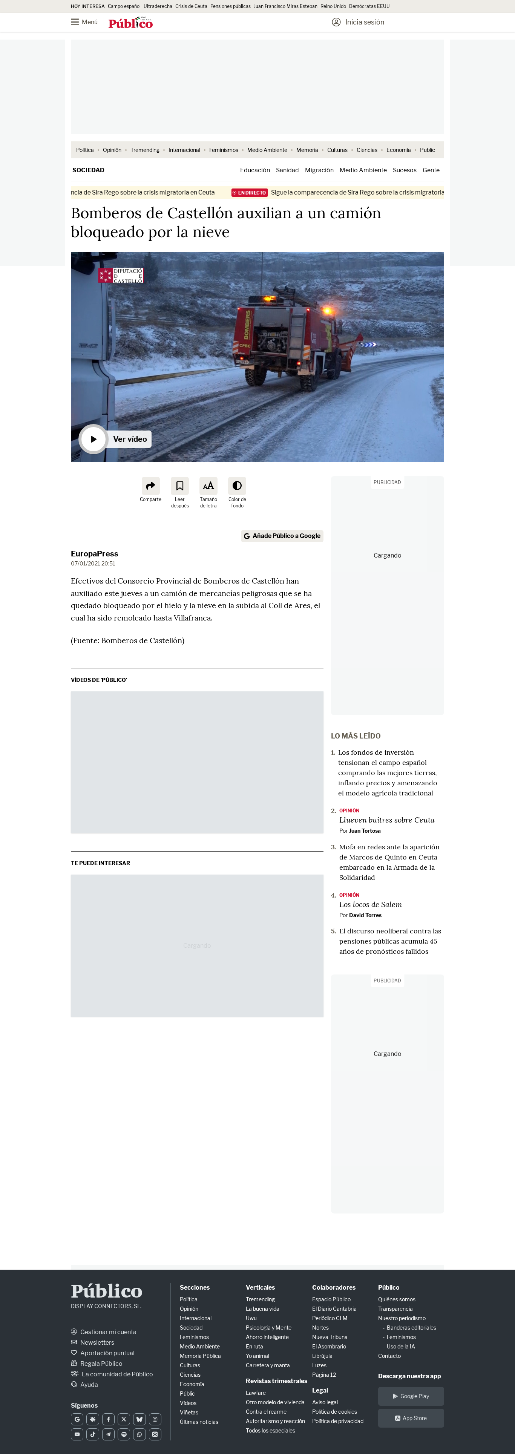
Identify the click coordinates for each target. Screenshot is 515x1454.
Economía (398, 150)
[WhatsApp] (139, 1434)
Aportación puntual (107, 1353)
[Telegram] (108, 1434)
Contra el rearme (266, 1411)
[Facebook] (108, 1419)
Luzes (319, 1365)
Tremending (144, 150)
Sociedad (88, 170)
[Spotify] (124, 1434)
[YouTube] (77, 1434)
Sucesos (405, 170)
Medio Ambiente (267, 150)
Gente (431, 170)
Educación (255, 170)
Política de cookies (334, 1411)
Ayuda (88, 1384)
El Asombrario (329, 1346)
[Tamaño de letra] (208, 486)
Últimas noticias (199, 1422)
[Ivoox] (155, 1434)
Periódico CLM (330, 1318)
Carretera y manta (268, 1365)
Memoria (307, 150)
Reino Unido (333, 6)
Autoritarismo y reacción (275, 1421)
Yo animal (257, 1356)
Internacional (184, 150)
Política (85, 150)
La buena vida (262, 1308)
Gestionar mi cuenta (107, 1332)
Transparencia (395, 1308)
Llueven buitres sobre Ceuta (387, 819)
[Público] (131, 23)
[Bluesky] (139, 1419)
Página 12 (324, 1374)
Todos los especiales (270, 1430)
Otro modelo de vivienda (275, 1402)
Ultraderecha (158, 6)
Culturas (337, 150)
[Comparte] (151, 486)
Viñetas (189, 1412)
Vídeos (188, 1403)
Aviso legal (325, 1402)
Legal (320, 1390)
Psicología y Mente (268, 1327)
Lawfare (256, 1393)
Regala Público (101, 1363)
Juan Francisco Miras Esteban (285, 6)
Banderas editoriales (411, 1327)
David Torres (365, 915)
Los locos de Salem (370, 904)
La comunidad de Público (117, 1374)
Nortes (320, 1327)
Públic (187, 1393)
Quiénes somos (396, 1299)
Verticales (260, 1287)
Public (427, 150)
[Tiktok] (92, 1434)
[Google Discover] (92, 1419)
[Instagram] (155, 1419)
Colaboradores (334, 1287)
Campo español (124, 6)
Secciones (195, 1287)
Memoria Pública (200, 1356)
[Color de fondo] (237, 486)
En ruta (254, 1346)
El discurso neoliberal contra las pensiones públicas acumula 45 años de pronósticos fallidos (390, 941)
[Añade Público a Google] (77, 1419)
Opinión (112, 150)
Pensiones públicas (230, 6)
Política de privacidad (337, 1421)
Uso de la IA (401, 1346)
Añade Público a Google (286, 535)
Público (107, 1292)
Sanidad (287, 170)
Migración (319, 170)
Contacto (389, 1356)
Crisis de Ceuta (191, 6)
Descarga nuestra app (409, 1376)
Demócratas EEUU (369, 6)
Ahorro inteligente (267, 1337)
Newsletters (96, 1342)
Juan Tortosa (365, 830)
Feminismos (223, 150)
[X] (124, 1419)
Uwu (251, 1318)
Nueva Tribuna (330, 1337)
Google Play (414, 1396)
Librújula (322, 1356)
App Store (415, 1418)
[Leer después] (180, 486)
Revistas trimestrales (276, 1381)
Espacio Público (331, 1299)
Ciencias (367, 150)
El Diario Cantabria (334, 1308)
